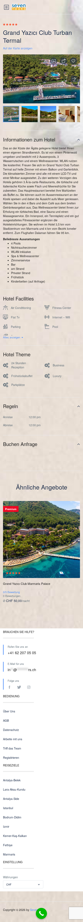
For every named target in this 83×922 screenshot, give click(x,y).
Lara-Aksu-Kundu (14, 789)
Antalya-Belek (12, 780)
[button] (74, 94)
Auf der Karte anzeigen (17, 48)
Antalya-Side (11, 799)
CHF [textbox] (8, 884)
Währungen (10, 877)
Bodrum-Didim (12, 817)
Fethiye (7, 845)
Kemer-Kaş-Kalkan (15, 836)
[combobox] (23, 884)
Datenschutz (11, 730)
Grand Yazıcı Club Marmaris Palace (26, 583)
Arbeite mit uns (12, 739)
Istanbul (8, 808)
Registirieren (11, 758)
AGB (6, 720)
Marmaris (9, 854)
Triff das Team (12, 748)
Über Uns (9, 711)
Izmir (6, 826)
